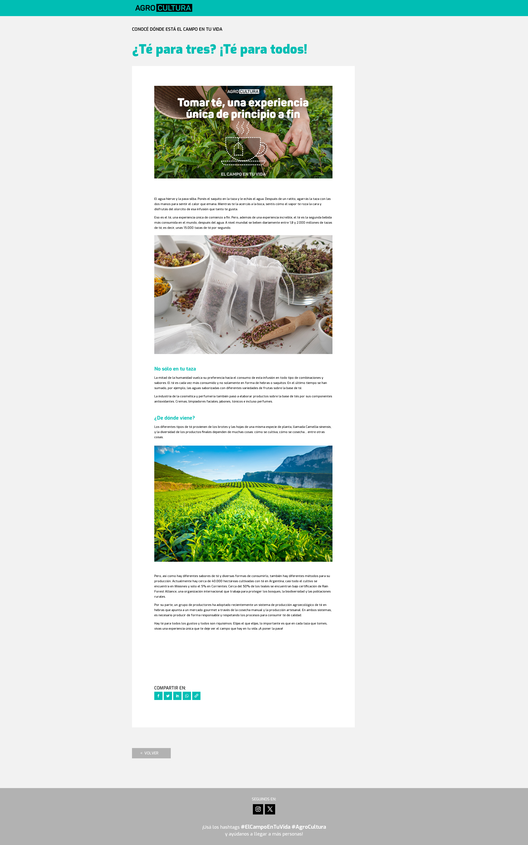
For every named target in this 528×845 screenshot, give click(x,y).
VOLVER (151, 753)
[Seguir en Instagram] (258, 809)
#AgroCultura (309, 827)
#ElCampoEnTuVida (265, 827)
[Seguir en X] (270, 809)
